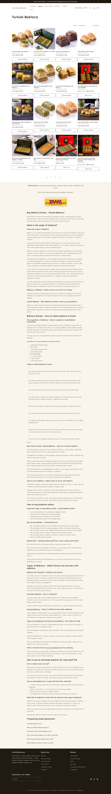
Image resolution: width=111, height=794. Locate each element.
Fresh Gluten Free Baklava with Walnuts (64, 86)
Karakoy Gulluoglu (75, 758)
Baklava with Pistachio (35, 572)
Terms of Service (45, 761)
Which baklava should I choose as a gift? (40, 743)
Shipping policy (79, 790)
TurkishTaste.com (36, 790)
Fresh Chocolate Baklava (63, 51)
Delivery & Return (46, 758)
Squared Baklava (33, 609)
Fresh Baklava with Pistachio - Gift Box (43, 159)
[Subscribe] (38, 779)
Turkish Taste (74, 769)
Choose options (22, 59)
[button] (57, 6)
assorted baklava (53, 648)
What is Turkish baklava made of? (38, 727)
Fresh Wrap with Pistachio (41, 122)
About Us (43, 756)
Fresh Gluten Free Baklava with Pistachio (20, 86)
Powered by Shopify (44, 790)
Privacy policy (62, 790)
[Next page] (64, 177)
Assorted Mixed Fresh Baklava (20, 51)
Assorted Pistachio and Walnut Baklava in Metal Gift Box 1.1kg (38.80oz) (86, 160)
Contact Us (44, 769)
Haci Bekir (73, 764)
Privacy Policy (45, 764)
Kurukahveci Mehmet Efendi (78, 767)
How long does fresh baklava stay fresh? (40, 739)
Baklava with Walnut (55, 572)
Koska (72, 761)
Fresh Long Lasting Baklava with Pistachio (43, 86)
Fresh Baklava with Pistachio (86, 51)
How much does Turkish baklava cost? (39, 731)
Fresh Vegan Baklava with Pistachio (88, 122)
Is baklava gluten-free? (34, 723)
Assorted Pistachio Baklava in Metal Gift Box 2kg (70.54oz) (66, 159)
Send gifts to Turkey (46, 767)
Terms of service (71, 790)
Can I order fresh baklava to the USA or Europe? (42, 735)
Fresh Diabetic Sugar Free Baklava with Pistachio (21, 123)
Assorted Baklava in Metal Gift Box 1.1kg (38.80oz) (87, 86)
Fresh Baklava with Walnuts (63, 122)
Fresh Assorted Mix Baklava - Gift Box (44, 51)
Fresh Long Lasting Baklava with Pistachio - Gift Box (21, 159)
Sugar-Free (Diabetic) (35, 621)
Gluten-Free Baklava (55, 621)
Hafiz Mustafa (74, 756)
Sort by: (75, 25)
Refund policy (54, 790)
